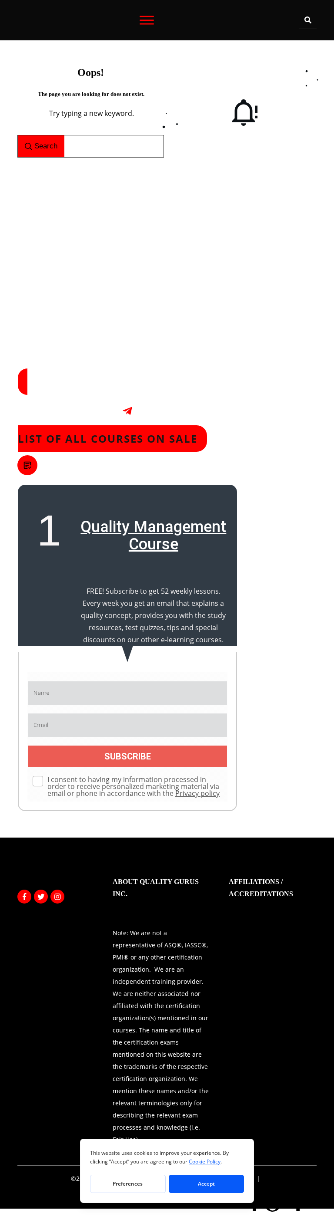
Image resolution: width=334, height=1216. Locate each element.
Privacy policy (197, 793)
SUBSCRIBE (127, 756)
